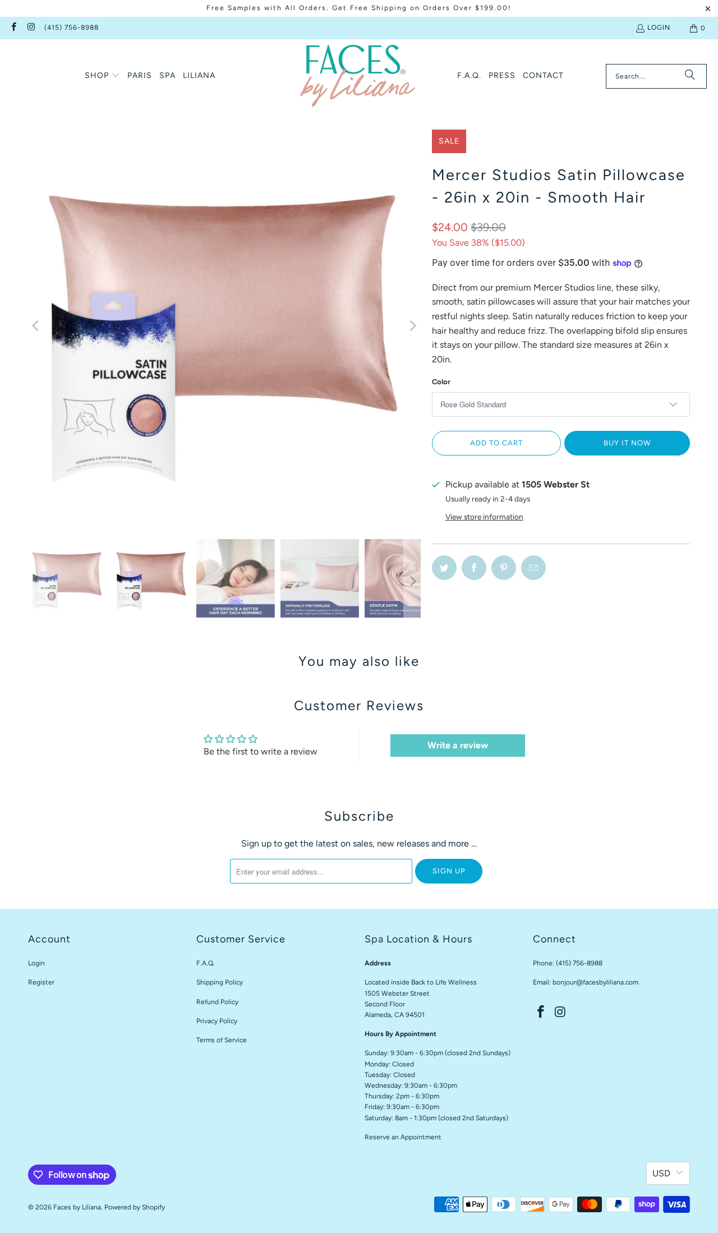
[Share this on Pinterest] (503, 567)
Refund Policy (217, 1002)
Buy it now (627, 443)
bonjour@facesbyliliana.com (595, 982)
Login (658, 27)
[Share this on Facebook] (474, 567)
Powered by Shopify (134, 1207)
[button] (102, 76)
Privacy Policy (216, 1021)
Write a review (457, 745)
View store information (484, 516)
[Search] (690, 76)
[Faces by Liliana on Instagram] (30, 28)
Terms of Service (221, 1040)
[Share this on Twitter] (444, 567)
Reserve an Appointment (403, 1137)
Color (441, 382)
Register (41, 982)
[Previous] (36, 326)
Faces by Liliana (77, 1207)
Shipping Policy (219, 982)
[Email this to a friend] (533, 567)
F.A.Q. (205, 963)
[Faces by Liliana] (357, 76)
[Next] (412, 326)
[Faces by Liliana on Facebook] (13, 28)
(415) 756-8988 (71, 27)
